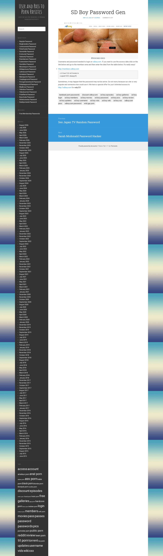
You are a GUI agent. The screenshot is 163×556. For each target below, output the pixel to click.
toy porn (41, 541)
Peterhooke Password (27, 49)
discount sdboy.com (90, 95)
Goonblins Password (26, 64)
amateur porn (23, 474)
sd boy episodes (107, 95)
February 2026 (24, 140)
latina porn (25, 506)
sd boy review (128, 98)
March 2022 (23, 256)
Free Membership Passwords (29, 114)
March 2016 (23, 433)
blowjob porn (23, 487)
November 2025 (25, 145)
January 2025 (24, 170)
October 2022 (24, 239)
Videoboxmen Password (27, 92)
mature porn (21, 511)
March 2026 (23, 138)
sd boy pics (115, 98)
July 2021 (22, 277)
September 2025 (25, 150)
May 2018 (22, 368)
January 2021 (24, 292)
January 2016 (24, 438)
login (41, 506)
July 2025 (22, 155)
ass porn (31, 479)
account (33, 469)
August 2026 (23, 125)
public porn (36, 530)
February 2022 (24, 259)
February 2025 (24, 168)
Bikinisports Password (27, 77)
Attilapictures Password (27, 69)
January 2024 (24, 201)
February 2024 (24, 198)
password (24, 521)
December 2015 (25, 441)
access (22, 469)
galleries (23, 501)
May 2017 (22, 398)
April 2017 (23, 400)
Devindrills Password (26, 51)
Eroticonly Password (26, 54)
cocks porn (33, 487)
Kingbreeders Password (27, 44)
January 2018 (24, 378)
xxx (31, 551)
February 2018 (24, 375)
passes (40, 516)
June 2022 (23, 249)
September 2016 (25, 418)
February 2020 (24, 320)
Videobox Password (26, 89)
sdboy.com (97, 62)
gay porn (32, 501)
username (36, 545)
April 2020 (23, 315)
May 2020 (22, 312)
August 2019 (23, 335)
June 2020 (23, 309)
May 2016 (22, 428)
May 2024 (22, 191)
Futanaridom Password (27, 62)
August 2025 (23, 153)
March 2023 (23, 226)
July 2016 (22, 423)
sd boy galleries (122, 95)
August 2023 (23, 213)
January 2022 (24, 261)
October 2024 (24, 178)
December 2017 (25, 380)
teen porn (40, 535)
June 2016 (23, 426)
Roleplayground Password (28, 84)
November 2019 (25, 327)
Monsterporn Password (27, 67)
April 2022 (23, 254)
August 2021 (23, 274)
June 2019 (23, 340)
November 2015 (25, 443)
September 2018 (25, 358)
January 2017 (24, 408)
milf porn (41, 512)
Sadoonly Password (26, 57)
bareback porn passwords (69, 95)
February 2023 (24, 229)
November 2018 (25, 352)
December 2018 (25, 350)
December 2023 (25, 203)
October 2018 (24, 355)
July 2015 (22, 453)
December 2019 (25, 325)
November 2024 (25, 176)
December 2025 (25, 143)
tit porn (23, 540)
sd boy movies (86, 98)
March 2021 (23, 287)
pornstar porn (24, 531)
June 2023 (23, 218)
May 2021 (22, 282)
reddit (22, 535)
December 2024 (25, 173)
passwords (25, 526)
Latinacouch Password (27, 72)
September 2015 (25, 448)
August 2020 (23, 304)
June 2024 (23, 188)
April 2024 (23, 193)
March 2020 (23, 317)
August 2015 (23, 451)
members (31, 511)
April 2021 (23, 284)
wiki (26, 551)
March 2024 (23, 196)
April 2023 (23, 224)
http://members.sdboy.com (68, 69)
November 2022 (25, 236)
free (42, 496)
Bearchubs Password (26, 97)
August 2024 (23, 183)
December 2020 (25, 294)
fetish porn (35, 496)
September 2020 (25, 302)
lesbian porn (33, 506)
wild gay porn (89, 103)
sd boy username (80, 101)
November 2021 (25, 267)
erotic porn (21, 496)
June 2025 (23, 158)
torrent (33, 540)
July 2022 (22, 246)
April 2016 (23, 431)
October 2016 (24, 416)
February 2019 (24, 345)
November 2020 (25, 297)
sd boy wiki (106, 101)
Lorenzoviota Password (27, 46)
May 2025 (22, 160)
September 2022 (25, 241)
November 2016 (25, 413)
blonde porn (38, 483)
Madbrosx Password (26, 87)
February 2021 (24, 289)
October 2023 (24, 208)
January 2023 (24, 231)
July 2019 (22, 337)
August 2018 (23, 360)
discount (23, 491)
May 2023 (22, 221)
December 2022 (25, 234)
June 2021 (23, 279)
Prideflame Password (26, 94)
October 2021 (24, 269)
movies (23, 516)
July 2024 (22, 186)
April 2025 (23, 163)
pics (36, 526)
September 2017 (25, 388)
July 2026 (22, 128)
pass (31, 516)
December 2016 (25, 411)
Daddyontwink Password (28, 102)
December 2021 (25, 264)
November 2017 (25, 383)
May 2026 (22, 133)
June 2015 (23, 456)
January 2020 (24, 322)
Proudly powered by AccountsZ (88, 146)
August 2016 (23, 421)
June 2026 (23, 130)
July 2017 (22, 393)
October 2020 (24, 299)
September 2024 (25, 181)
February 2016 (24, 436)
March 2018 (23, 373)
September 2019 (25, 332)
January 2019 (24, 347)
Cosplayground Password (28, 79)
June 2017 (23, 395)
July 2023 (22, 216)
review (30, 535)
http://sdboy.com (64, 87)
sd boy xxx (117, 101)
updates (23, 545)
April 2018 (23, 370)
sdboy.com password (73, 103)
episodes (36, 491)
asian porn (21, 479)
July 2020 (22, 307)
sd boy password (101, 98)
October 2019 (24, 330)
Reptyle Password (25, 41)
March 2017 (23, 403)
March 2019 (23, 342)
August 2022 (23, 244)
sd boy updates (65, 101)
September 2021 (25, 272)
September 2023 (25, 211)
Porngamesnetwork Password (30, 82)
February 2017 (24, 406)
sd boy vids (94, 101)
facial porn (27, 496)
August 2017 (23, 390)
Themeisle (114, 146)
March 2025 (23, 165)
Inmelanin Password (26, 74)
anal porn (36, 474)
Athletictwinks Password (28, 99)
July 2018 (22, 363)
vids (20, 551)
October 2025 (24, 148)
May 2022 (22, 251)
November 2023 (25, 206)
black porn (27, 483)
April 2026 (23, 135)
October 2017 (24, 385)
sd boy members (71, 98)
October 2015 (24, 446)
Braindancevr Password (27, 59)
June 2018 (23, 365)
